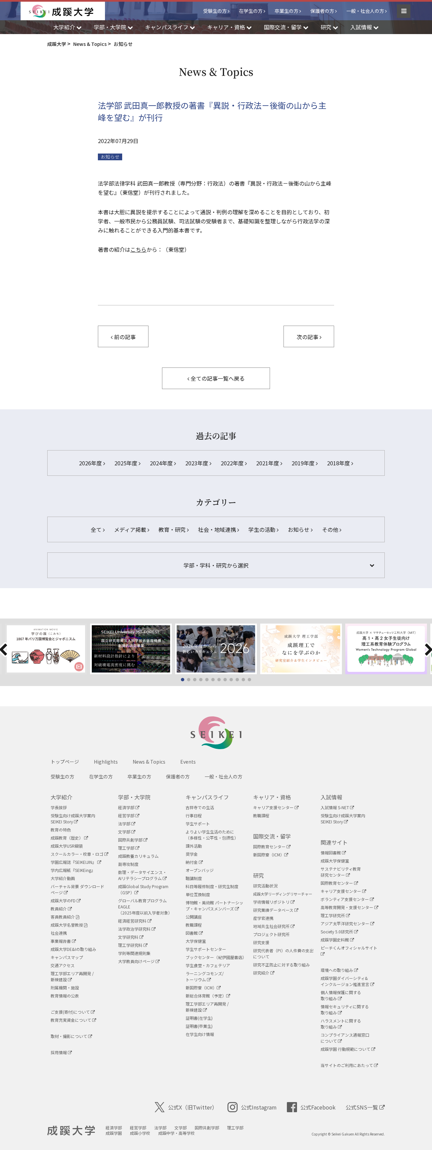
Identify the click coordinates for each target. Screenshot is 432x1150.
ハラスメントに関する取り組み (341, 1024)
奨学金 (192, 854)
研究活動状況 (265, 885)
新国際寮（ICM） (201, 987)
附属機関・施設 (65, 987)
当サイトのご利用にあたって (347, 1065)
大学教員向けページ (137, 961)
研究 (258, 875)
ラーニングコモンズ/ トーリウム (205, 976)
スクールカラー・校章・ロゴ (77, 854)
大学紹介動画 (63, 878)
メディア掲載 (130, 529)
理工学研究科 (130, 945)
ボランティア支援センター (345, 899)
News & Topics (149, 761)
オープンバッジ (200, 870)
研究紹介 (261, 973)
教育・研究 (173, 529)
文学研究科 (128, 937)
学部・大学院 (134, 797)
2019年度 (304, 463)
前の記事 (124, 337)
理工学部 (126, 848)
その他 (331, 529)
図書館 (192, 933)
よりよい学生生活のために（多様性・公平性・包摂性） (212, 835)
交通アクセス (63, 965)
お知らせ (110, 157)
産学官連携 (263, 918)
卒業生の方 (286, 10)
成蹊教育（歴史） (67, 838)
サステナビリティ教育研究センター (341, 872)
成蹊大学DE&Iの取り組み (73, 949)
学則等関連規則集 (134, 953)
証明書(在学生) (199, 1018)
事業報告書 (61, 941)
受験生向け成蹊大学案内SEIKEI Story (73, 818)
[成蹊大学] (67, 11)
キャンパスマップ (67, 957)
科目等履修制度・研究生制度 (212, 886)
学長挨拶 (59, 807)
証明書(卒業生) (199, 1026)
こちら (138, 249)
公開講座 (194, 917)
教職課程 (194, 925)
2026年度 (91, 463)
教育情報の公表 (65, 995)
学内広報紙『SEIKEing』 (73, 870)
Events (188, 761)
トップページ (65, 761)
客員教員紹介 (63, 917)
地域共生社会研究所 (272, 926)
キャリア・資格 (272, 797)
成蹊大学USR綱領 (67, 846)
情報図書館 (331, 852)
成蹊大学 (71, 1131)
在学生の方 (251, 10)
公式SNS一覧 (362, 1107)
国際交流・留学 (272, 836)
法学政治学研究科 (135, 929)
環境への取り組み (337, 970)
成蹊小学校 (140, 1133)
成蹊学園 (114, 1133)
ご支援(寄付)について (71, 1012)
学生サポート (198, 823)
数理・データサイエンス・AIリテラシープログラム (142, 875)
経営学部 (126, 815)
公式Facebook (317, 1107)
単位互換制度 (198, 894)
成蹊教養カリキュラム (138, 856)
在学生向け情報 (200, 1034)
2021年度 (268, 463)
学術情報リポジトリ (272, 902)
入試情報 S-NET (335, 807)
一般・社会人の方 (365, 10)
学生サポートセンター (206, 949)
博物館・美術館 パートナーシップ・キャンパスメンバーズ (214, 905)
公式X (192, 1107)
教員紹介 (59, 908)
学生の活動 (262, 529)
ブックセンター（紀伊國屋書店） (216, 957)
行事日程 (194, 815)
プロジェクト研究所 (271, 934)
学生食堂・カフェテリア (208, 965)
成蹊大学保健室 (335, 861)
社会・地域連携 (217, 529)
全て (97, 529)
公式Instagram (259, 1107)
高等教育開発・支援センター (347, 907)
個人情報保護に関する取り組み (341, 995)
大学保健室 (196, 941)
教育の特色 (61, 829)
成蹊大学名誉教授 (67, 925)
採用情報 (59, 1052)
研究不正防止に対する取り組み (281, 964)
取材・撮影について (69, 1036)
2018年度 (339, 463)
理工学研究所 (333, 915)
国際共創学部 (130, 840)
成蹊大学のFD (64, 900)
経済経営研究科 (132, 921)
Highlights (106, 761)
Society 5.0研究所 (337, 931)
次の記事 (308, 337)
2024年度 (162, 463)
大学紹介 (61, 797)
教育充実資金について (71, 1020)
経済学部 (126, 807)
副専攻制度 (128, 864)
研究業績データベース (273, 910)
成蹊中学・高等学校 (176, 1133)
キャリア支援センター (274, 807)
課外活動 (194, 846)
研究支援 (261, 942)
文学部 (124, 831)
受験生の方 (215, 10)
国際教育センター (270, 846)
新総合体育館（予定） (206, 995)
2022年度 (233, 463)
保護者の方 (322, 10)
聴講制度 (194, 878)
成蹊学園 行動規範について (346, 1049)
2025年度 (126, 463)
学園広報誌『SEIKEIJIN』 (74, 862)
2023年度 (197, 463)
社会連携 (59, 933)
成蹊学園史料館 (335, 939)
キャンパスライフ (207, 797)
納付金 (192, 862)
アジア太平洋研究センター (345, 923)
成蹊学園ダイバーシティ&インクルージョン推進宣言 (345, 981)
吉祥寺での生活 (200, 807)
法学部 (124, 823)
